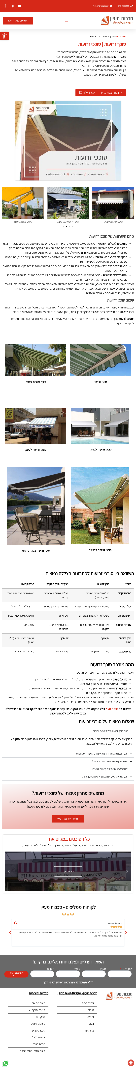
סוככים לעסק (38, 1024)
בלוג (91, 1024)
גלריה (90, 1017)
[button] (4, 36)
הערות (50, 968)
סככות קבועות (37, 1030)
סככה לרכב (39, 1044)
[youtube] (19, 5)
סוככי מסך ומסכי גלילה (32, 1051)
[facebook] (4, 5)
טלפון (102, 968)
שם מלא (127, 968)
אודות (90, 1010)
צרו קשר (89, 1030)
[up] (131, 1062)
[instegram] (12, 5)
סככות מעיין (111, 709)
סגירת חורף (38, 1010)
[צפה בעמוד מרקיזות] (65, 871)
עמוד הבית (121, 36)
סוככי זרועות (38, 1003)
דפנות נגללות (37, 1037)
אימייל (76, 968)
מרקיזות (40, 1017)
